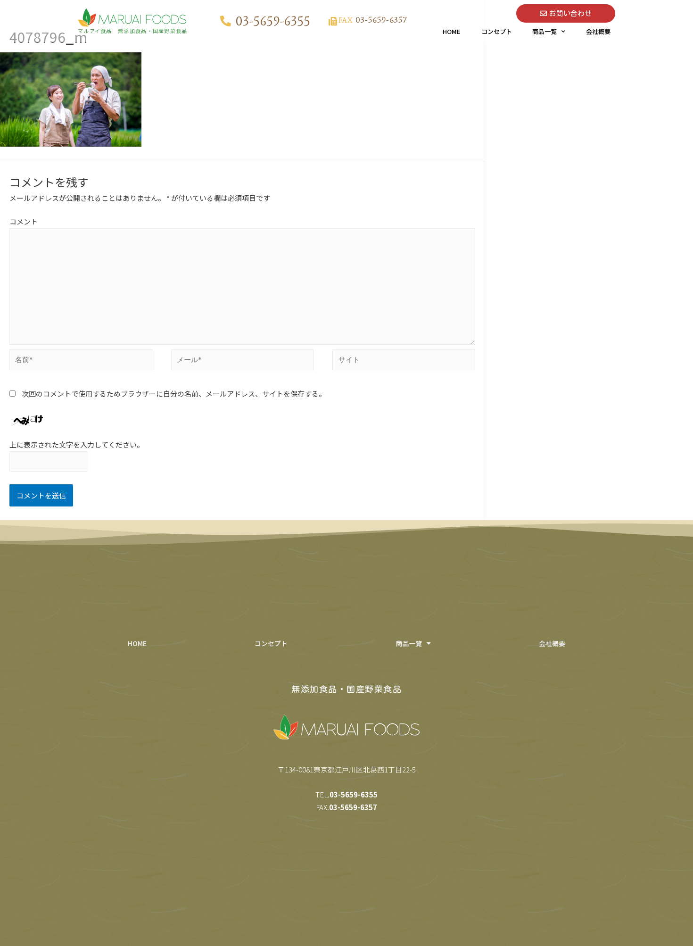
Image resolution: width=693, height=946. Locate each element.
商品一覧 (544, 31)
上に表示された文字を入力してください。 (76, 444)
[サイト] (403, 361)
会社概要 (598, 31)
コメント (23, 221)
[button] (565, 13)
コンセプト (496, 31)
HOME (452, 31)
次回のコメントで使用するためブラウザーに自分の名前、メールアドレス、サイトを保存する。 (174, 393)
